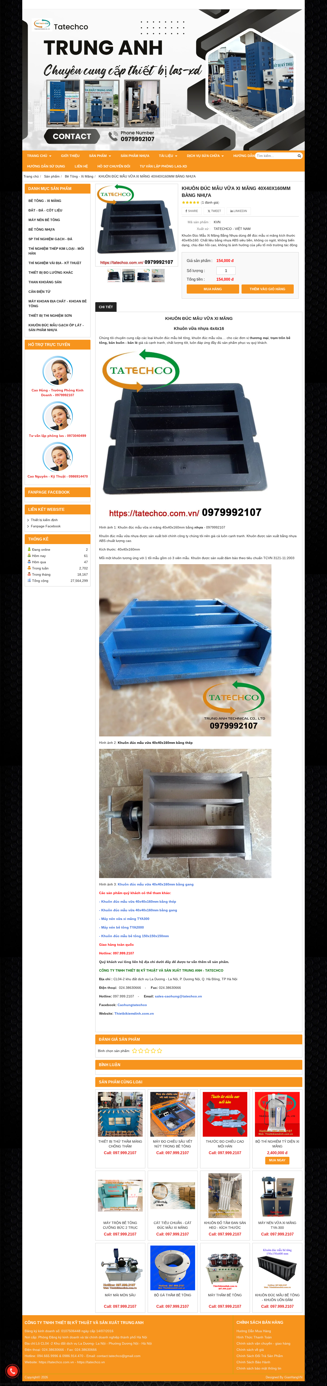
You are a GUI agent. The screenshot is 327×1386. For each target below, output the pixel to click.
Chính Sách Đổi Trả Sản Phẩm (260, 1356)
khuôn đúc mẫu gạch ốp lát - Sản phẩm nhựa (56, 327)
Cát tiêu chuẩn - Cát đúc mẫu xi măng (173, 1225)
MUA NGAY (277, 1160)
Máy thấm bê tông (225, 1295)
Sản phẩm (98, 156)
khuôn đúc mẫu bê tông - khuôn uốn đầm (277, 1297)
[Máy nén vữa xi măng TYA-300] (277, 1195)
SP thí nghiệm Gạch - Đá (50, 239)
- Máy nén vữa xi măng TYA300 (124, 919)
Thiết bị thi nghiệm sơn (50, 315)
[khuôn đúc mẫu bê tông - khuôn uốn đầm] (277, 1268)
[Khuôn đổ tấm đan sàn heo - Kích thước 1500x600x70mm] (225, 1195)
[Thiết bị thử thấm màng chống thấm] (120, 1114)
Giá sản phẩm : (199, 260)
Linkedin (240, 211)
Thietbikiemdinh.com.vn (134, 1013)
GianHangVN (293, 1377)
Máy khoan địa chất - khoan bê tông (57, 303)
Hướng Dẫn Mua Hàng (254, 1331)
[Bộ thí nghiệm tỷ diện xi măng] (277, 1114)
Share (192, 211)
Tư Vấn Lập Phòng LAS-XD (163, 166)
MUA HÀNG (213, 289)
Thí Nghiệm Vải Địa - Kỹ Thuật (54, 263)
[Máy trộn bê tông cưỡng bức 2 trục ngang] (120, 1195)
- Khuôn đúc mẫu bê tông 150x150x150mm (134, 936)
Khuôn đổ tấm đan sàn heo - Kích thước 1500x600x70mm (225, 1227)
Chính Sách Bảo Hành (253, 1362)
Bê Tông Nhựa (41, 229)
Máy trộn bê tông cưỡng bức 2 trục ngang (120, 1227)
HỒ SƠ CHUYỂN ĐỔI (113, 166)
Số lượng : (196, 270)
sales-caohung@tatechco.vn (178, 996)
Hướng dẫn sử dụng (46, 166)
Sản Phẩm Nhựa (135, 156)
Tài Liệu (166, 156)
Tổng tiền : (196, 279)
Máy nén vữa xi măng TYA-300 (277, 1225)
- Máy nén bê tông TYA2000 (121, 927)
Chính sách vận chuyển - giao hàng (263, 1343)
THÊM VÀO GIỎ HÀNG (267, 289)
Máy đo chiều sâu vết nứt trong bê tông (172, 1144)
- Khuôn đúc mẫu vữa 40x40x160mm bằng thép (137, 901)
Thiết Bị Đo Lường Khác (50, 272)
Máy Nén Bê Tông (44, 220)
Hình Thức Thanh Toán (254, 1337)
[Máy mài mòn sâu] (120, 1268)
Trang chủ (37, 156)
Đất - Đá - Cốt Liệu (45, 210)
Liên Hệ (81, 166)
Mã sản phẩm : (199, 222)
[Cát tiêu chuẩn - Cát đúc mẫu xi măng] (172, 1195)
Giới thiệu (70, 156)
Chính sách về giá (250, 1350)
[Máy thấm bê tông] (225, 1268)
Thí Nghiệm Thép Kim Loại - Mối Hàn (56, 251)
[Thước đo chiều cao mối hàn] (225, 1114)
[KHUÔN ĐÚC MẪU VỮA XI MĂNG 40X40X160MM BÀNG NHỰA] (137, 225)
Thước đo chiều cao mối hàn (225, 1144)
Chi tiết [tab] (106, 307)
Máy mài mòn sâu (120, 1295)
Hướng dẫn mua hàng (253, 156)
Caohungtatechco (132, 1005)
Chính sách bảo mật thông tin (259, 1368)
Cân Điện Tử (39, 292)
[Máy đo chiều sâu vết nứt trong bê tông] (172, 1114)
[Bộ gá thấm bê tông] (172, 1268)
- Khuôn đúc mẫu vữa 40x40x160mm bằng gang (138, 910)
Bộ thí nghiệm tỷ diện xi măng (277, 1144)
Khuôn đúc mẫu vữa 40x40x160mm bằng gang (156, 884)
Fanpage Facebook (46, 526)
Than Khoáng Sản (45, 282)
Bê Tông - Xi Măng (44, 201)
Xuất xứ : (203, 229)
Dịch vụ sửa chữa (203, 156)
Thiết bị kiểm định (44, 520)
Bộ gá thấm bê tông (172, 1295)
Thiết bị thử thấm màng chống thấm (120, 1144)
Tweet (215, 211)
